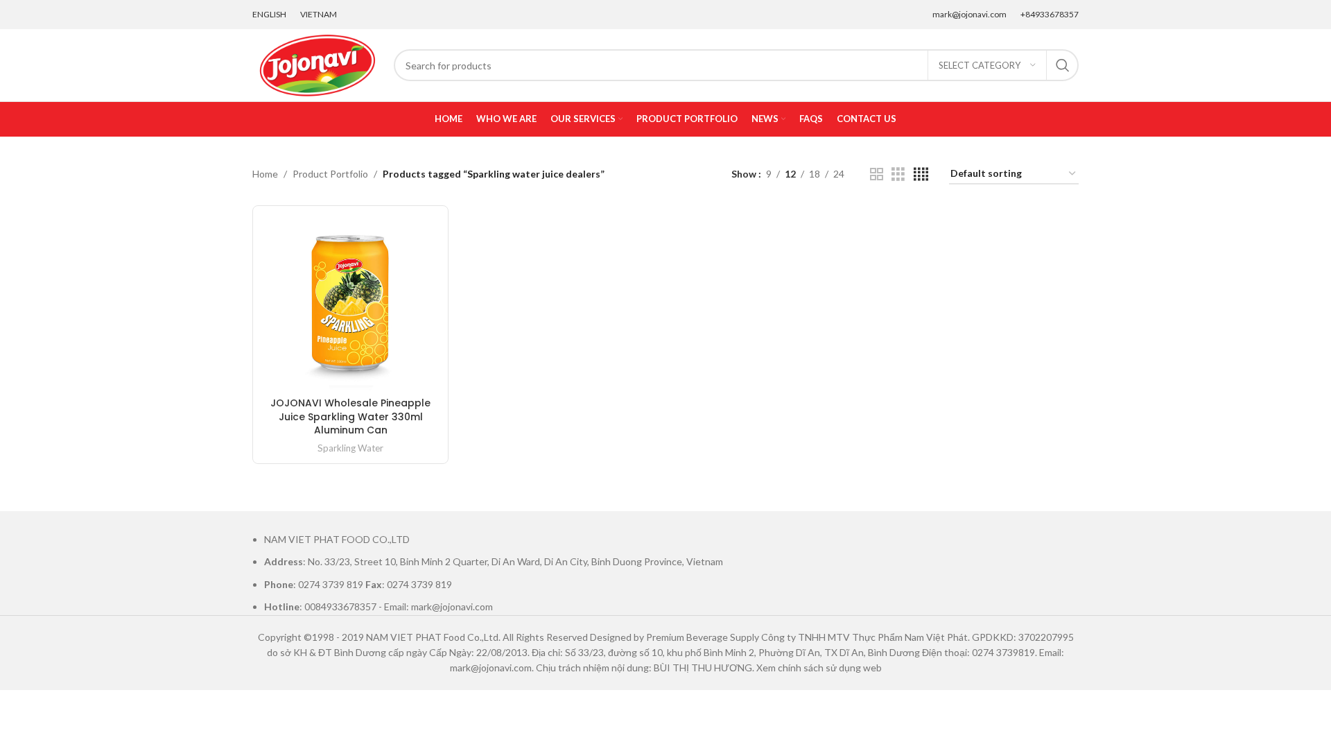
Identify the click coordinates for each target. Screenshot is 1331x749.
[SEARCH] (1063, 65)
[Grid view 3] (898, 174)
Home (265, 174)
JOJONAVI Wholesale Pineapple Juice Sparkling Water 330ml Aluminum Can (350, 416)
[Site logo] (316, 64)
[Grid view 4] (921, 174)
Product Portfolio (330, 174)
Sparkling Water (350, 448)
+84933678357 (1049, 14)
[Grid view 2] (876, 174)
